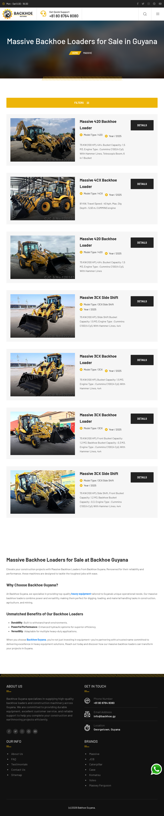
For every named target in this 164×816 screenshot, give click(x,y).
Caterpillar (95, 764)
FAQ (13, 759)
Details (142, 125)
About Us (17, 754)
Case (92, 769)
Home (75, 53)
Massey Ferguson (100, 785)
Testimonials (19, 764)
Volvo (92, 780)
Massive (94, 754)
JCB (91, 759)
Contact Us (18, 769)
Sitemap (16, 775)
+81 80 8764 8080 (104, 703)
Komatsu (95, 775)
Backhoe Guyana (36, 639)
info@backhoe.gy (105, 716)
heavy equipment (81, 593)
